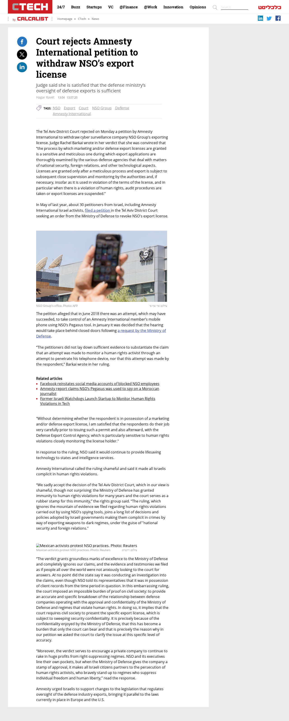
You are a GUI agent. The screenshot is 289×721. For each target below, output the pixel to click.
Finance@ (129, 7)
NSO (56, 108)
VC (110, 7)
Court (84, 108)
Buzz (75, 7)
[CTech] (30, 7)
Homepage (64, 18)
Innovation (173, 7)
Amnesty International (72, 113)
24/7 (61, 7)
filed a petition (98, 210)
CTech (82, 18)
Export (69, 108)
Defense (122, 108)
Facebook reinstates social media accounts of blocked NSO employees (99, 383)
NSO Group (102, 108)
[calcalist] (269, 8)
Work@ (150, 7)
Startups (94, 7)
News (95, 18)
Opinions (198, 7)
